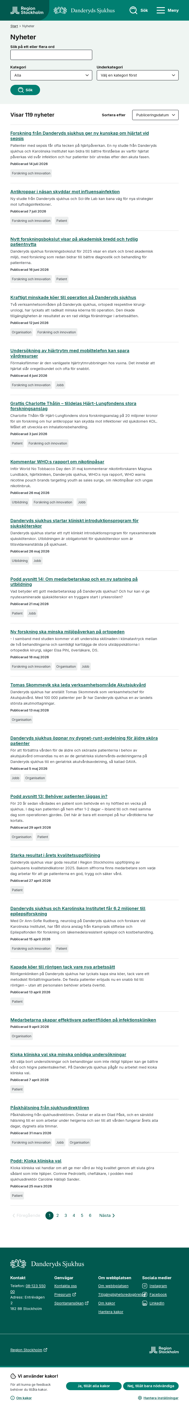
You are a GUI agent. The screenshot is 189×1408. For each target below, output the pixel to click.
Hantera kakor (110, 1312)
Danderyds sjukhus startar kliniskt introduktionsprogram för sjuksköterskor (74, 523)
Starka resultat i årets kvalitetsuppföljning (55, 855)
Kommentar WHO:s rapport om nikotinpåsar (57, 461)
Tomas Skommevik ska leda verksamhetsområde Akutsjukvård (78, 685)
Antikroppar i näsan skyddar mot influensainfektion (65, 191)
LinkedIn (157, 1303)
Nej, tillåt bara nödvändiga (151, 1386)
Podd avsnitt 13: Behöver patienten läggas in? (58, 796)
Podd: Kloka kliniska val (35, 1160)
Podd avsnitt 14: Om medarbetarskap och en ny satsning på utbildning (74, 582)
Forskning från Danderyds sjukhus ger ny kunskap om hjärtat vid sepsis (79, 136)
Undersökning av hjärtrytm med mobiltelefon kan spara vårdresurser (69, 353)
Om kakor (24, 1398)
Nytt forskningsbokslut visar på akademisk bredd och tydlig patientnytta (74, 242)
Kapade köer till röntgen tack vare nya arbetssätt (62, 967)
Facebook (158, 1294)
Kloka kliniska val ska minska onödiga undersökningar (68, 1054)
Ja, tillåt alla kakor (94, 1386)
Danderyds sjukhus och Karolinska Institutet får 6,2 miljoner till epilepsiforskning (77, 911)
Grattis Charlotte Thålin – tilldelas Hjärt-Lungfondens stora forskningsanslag (73, 406)
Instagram (158, 1286)
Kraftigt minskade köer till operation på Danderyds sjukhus (73, 297)
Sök (29, 90)
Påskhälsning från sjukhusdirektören (49, 1107)
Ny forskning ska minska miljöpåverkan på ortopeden (67, 631)
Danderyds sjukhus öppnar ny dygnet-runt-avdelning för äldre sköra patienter (84, 741)
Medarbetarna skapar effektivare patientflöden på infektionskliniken (83, 1020)
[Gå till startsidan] (26, 10)
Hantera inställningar (161, 1398)
